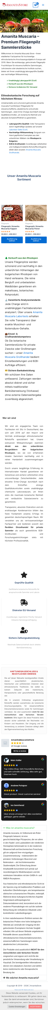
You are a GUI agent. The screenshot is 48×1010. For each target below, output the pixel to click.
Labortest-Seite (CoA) (18, 130)
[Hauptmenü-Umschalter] (43, 4)
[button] (24, 827)
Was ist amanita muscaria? (20, 827)
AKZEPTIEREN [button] (35, 1007)
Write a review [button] (19, 751)
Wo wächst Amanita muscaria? (22, 977)
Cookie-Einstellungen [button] (17, 1007)
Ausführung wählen (12, 240)
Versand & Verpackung (24, 990)
